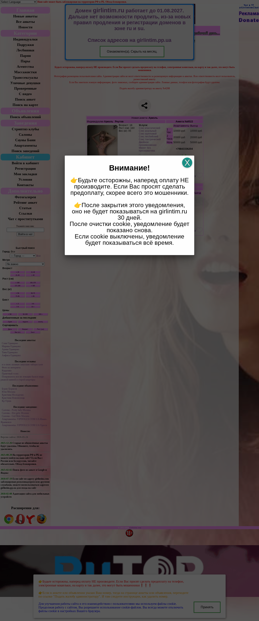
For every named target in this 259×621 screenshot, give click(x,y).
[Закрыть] (187, 163)
